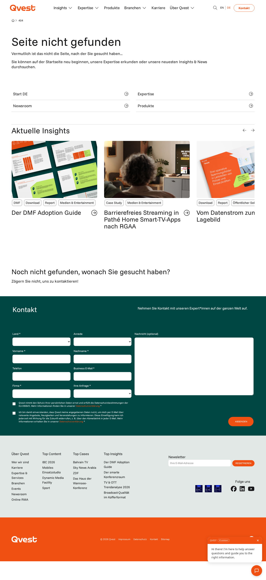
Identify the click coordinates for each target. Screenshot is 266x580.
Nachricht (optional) (146, 334)
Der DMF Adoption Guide (46, 212)
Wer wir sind (20, 462)
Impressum (124, 539)
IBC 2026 (48, 462)
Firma (16, 385)
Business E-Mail (84, 368)
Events (16, 489)
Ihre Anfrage (82, 385)
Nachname (81, 351)
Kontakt (244, 8)
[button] (244, 130)
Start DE (20, 93)
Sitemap (165, 539)
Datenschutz (140, 539)
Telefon (17, 368)
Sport (46, 488)
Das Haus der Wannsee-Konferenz (82, 483)
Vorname (18, 351)
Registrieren (243, 463)
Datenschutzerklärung (88, 405)
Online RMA (19, 499)
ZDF (76, 473)
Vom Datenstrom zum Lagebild (226, 216)
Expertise (146, 93)
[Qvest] (22, 8)
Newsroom (22, 105)
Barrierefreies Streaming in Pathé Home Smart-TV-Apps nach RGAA (142, 219)
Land (16, 334)
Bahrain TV (80, 462)
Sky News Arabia (84, 467)
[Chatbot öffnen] (215, 8)
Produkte (112, 7)
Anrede (78, 334)
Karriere (158, 7)
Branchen (18, 483)
